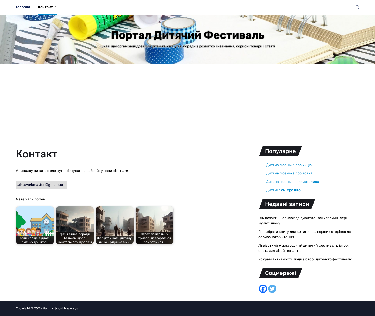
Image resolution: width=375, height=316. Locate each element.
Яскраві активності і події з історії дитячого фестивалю (305, 259)
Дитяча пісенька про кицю (289, 165)
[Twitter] (272, 289)
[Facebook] (263, 289)
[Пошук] (357, 7)
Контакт (45, 7)
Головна (23, 7)
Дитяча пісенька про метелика (292, 182)
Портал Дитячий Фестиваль (187, 35)
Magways (71, 308)
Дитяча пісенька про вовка (289, 173)
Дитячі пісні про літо (283, 190)
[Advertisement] (187, 101)
